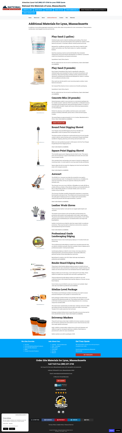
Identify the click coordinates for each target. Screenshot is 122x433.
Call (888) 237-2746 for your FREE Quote (50, 2)
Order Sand (48, 9)
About (43, 17)
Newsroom (36, 17)
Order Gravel (39, 9)
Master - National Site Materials (60, 430)
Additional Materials (52, 17)
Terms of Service (69, 424)
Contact (61, 17)
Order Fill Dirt (27, 9)
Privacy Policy (52, 424)
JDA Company (61, 431)
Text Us (111, 430)
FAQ (67, 17)
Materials (72, 17)
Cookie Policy (60, 424)
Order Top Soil (59, 9)
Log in (66, 431)
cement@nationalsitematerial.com (62, 373)
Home (30, 17)
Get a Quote (61, 380)
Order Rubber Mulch (72, 9)
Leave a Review (61, 389)
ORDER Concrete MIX (59, 122)
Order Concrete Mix (29, 13)
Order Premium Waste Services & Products (93, 9)
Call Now (118, 430)
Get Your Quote (88, 354)
